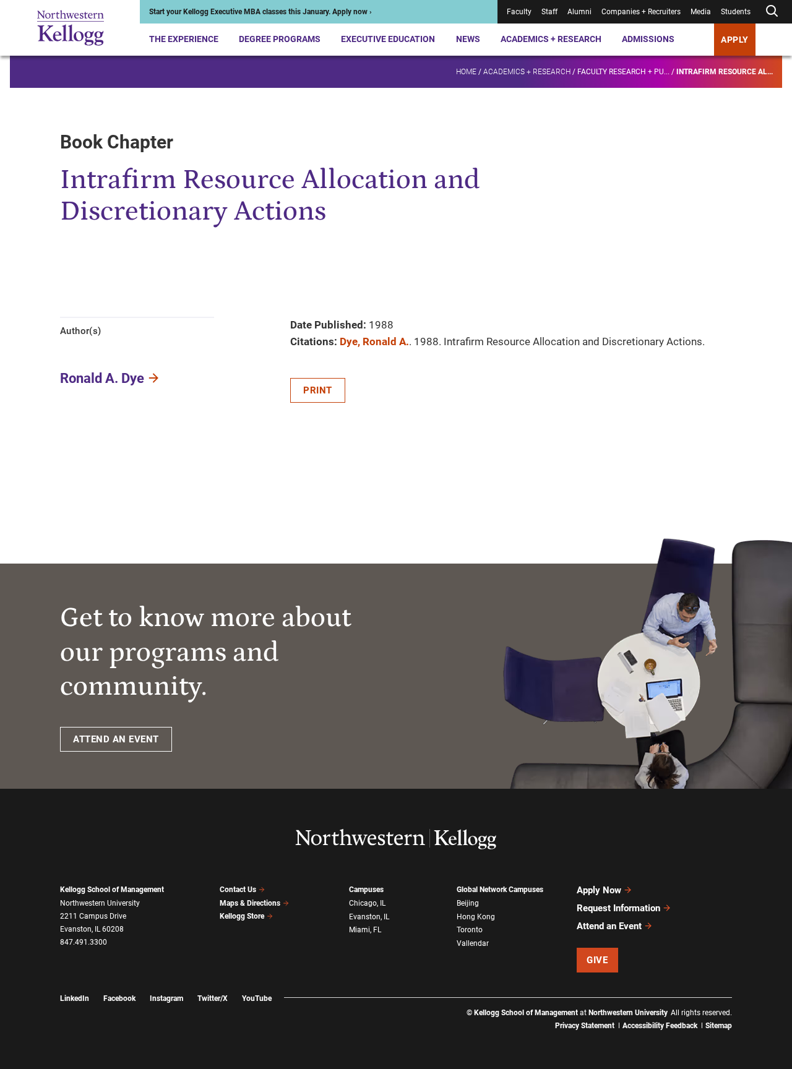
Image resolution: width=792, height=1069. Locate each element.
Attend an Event (609, 926)
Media (701, 11)
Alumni (579, 11)
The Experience (183, 39)
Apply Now (599, 890)
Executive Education (388, 39)
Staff (549, 11)
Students (736, 11)
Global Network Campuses (500, 889)
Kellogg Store (242, 916)
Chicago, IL (367, 903)
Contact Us (238, 889)
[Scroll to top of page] (748, 1005)
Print (317, 390)
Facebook (119, 998)
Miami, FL (365, 929)
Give (597, 960)
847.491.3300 (83, 942)
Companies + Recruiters (641, 11)
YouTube (257, 998)
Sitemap (718, 1025)
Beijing (468, 903)
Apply (735, 40)
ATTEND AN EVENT (116, 739)
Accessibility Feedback (659, 1025)
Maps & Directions (250, 903)
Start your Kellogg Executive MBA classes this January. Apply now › (260, 11)
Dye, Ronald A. (374, 341)
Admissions (648, 39)
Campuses (366, 889)
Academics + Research (551, 39)
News (468, 39)
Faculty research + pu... (623, 71)
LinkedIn (74, 998)
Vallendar (473, 943)
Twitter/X (212, 998)
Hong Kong (476, 916)
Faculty (519, 11)
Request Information (618, 908)
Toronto (470, 929)
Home (466, 71)
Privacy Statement (584, 1025)
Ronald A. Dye (102, 378)
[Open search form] (771, 11)
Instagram (166, 998)
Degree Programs (280, 39)
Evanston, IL (369, 916)
